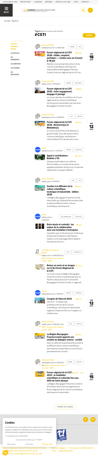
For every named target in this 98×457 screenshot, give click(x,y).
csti (80, 47)
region (79, 324)
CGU (54, 450)
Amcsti (44, 148)
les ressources (15, 73)
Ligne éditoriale (66, 450)
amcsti (68, 150)
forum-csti (78, 252)
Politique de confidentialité (81, 447)
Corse (76, 2)
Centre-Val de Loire (63, 2)
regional (78, 83)
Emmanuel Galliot (48, 45)
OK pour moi (47, 444)
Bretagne (48, 2)
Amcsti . (44, 291)
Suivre (89, 35)
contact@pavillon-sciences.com (27, 453)
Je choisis (29, 444)
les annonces (16, 64)
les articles (15, 53)
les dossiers (15, 68)
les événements (15, 58)
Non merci (11, 444)
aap (73, 181)
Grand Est (85, 2)
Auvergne (38, 2)
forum (72, 47)
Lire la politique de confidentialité (16, 436)
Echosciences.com (10, 2)
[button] (5, 453)
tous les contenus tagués (14, 46)
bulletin (79, 150)
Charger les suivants (65, 407)
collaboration (66, 217)
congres (78, 293)
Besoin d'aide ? (25, 2)
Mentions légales (58, 447)
